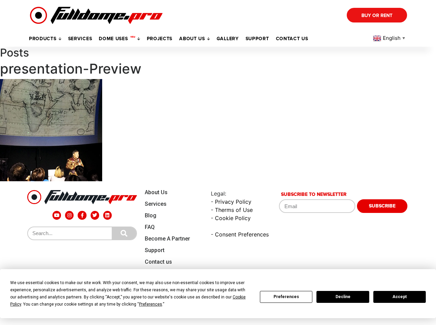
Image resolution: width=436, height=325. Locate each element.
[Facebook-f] (82, 215)
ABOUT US (192, 39)
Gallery (228, 39)
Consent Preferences (242, 234)
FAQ (150, 227)
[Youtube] (56, 215)
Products (43, 39)
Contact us (292, 39)
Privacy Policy (233, 201)
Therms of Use (234, 209)
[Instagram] (69, 215)
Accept (399, 296)
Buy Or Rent (376, 15)
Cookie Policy (233, 218)
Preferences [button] (150, 304)
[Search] (124, 233)
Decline (343, 296)
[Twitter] (95, 215)
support (257, 39)
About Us (156, 192)
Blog (150, 215)
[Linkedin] (107, 215)
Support (155, 250)
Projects (160, 39)
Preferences (286, 296)
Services (80, 39)
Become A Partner (167, 238)
